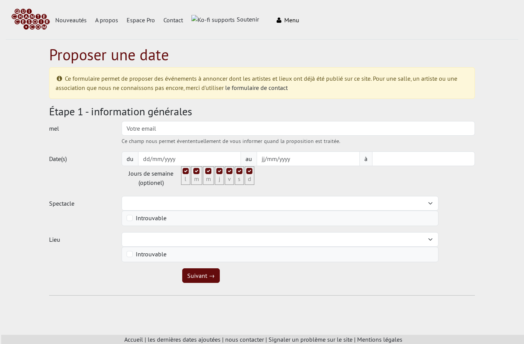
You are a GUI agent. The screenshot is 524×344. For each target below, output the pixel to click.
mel (54, 128)
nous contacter (244, 339)
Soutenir (248, 19)
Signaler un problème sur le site (311, 339)
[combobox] (275, 203)
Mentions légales (379, 339)
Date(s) (58, 159)
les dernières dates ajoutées (184, 339)
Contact (173, 20)
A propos (106, 20)
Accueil (133, 339)
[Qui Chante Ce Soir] (31, 20)
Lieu (54, 239)
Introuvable (151, 218)
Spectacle (61, 203)
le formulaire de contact (256, 87)
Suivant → (201, 275)
